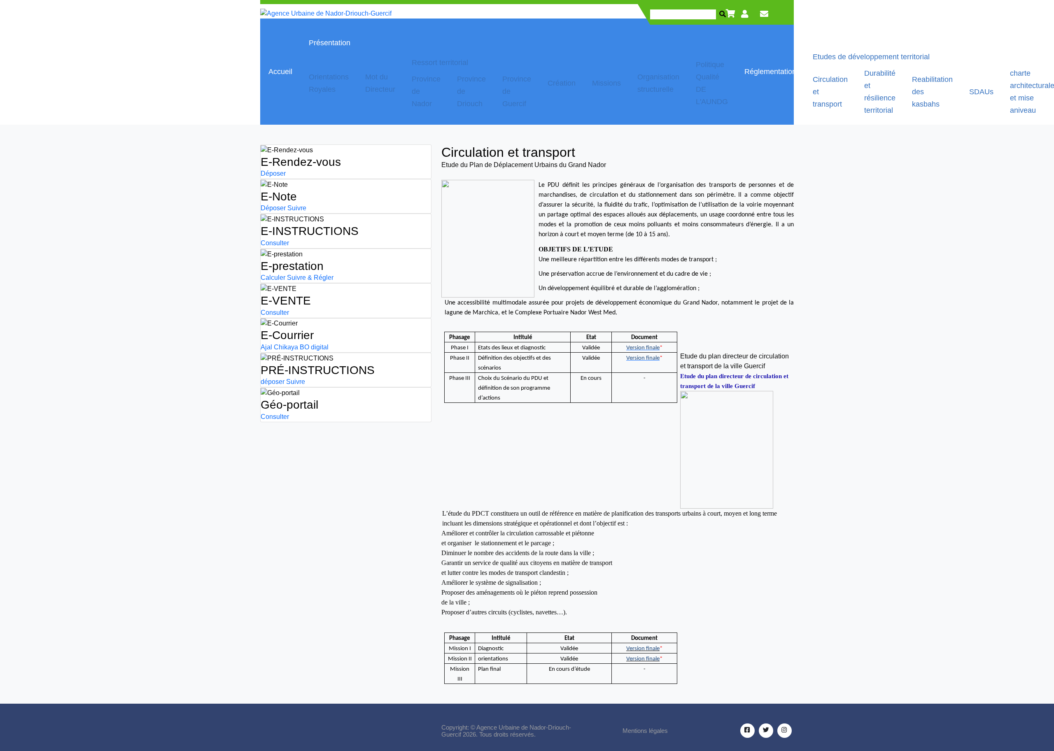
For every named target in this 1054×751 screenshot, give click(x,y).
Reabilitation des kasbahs (932, 91)
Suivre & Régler (310, 277)
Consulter (275, 242)
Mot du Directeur (380, 83)
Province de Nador (426, 91)
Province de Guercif (516, 91)
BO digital (314, 347)
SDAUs (981, 92)
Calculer (273, 277)
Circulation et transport (830, 91)
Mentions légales (645, 730)
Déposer (273, 173)
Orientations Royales (329, 83)
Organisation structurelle (658, 83)
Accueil (280, 71)
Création (562, 83)
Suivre (296, 208)
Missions (606, 83)
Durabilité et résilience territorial (879, 91)
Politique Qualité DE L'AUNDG (712, 83)
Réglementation (770, 71)
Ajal (266, 347)
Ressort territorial (440, 62)
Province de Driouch (471, 91)
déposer (272, 381)
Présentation (329, 43)
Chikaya (286, 347)
